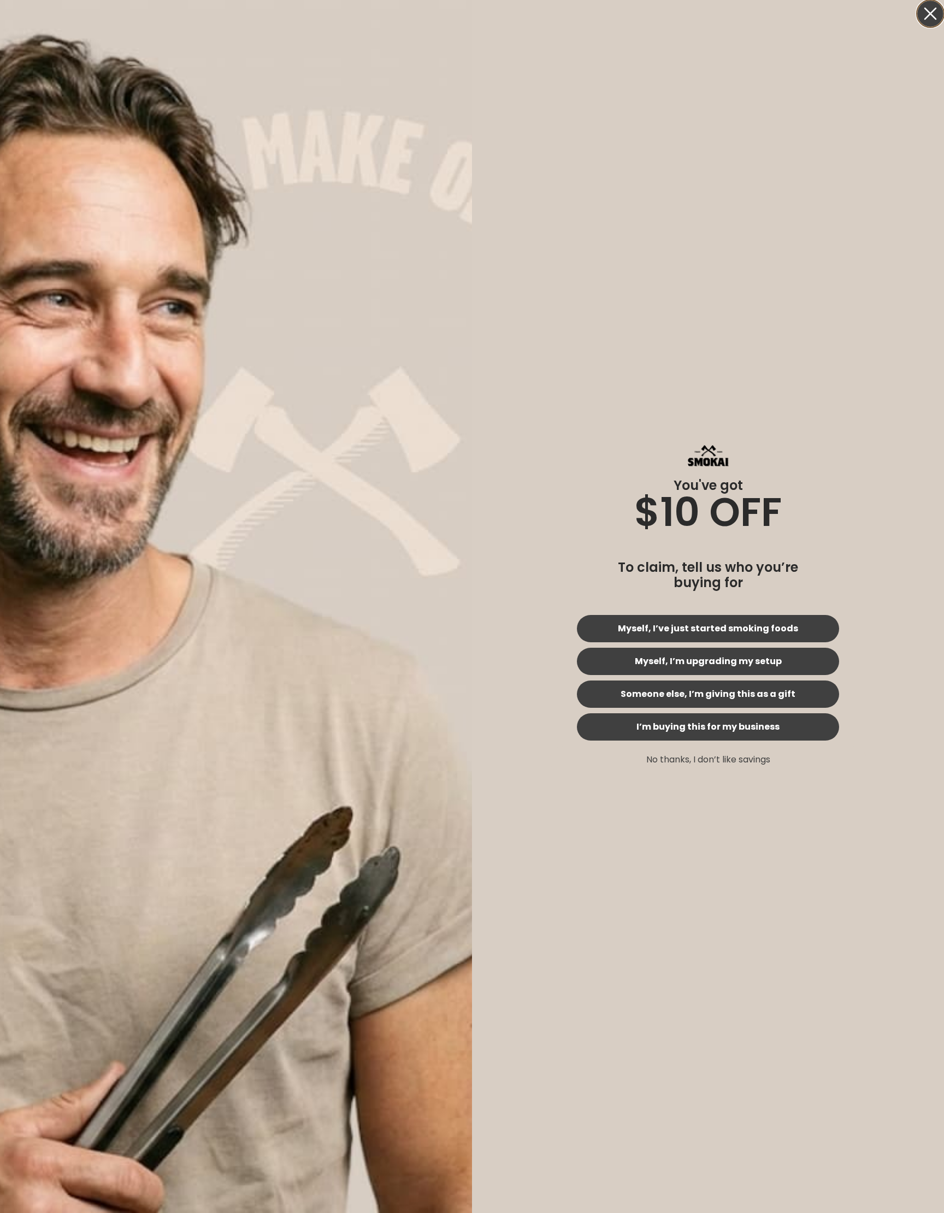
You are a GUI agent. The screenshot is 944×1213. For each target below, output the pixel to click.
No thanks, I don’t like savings (708, 759)
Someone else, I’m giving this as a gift (708, 694)
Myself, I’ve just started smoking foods (708, 628)
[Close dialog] (930, 13)
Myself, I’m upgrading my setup (708, 661)
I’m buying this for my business (708, 726)
